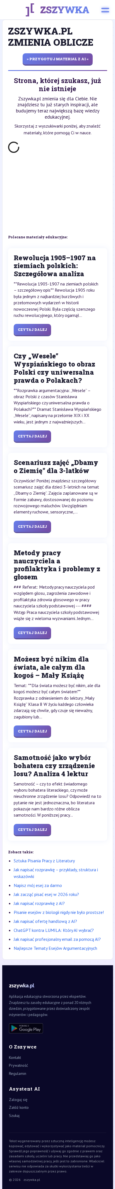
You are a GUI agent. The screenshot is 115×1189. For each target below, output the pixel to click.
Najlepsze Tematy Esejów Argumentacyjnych (55, 948)
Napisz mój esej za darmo (38, 885)
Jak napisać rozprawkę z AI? (39, 903)
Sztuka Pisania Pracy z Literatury (44, 860)
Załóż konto (19, 1107)
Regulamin (17, 1073)
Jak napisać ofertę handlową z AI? (45, 921)
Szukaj (14, 1115)
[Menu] (105, 9)
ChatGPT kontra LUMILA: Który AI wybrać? (54, 930)
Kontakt (15, 1057)
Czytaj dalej (32, 329)
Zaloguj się (18, 1099)
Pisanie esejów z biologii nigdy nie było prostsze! (59, 912)
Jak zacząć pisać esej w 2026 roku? (46, 894)
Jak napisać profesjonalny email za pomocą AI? (57, 939)
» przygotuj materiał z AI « (57, 58)
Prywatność (18, 1065)
